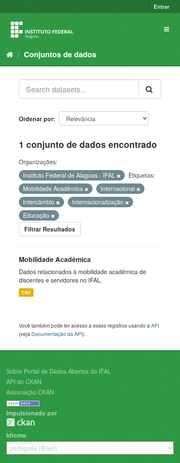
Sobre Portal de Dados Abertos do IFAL (58, 371)
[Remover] (119, 175)
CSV (26, 292)
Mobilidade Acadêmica (55, 259)
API (155, 325)
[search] (150, 89)
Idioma (16, 435)
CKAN (20, 422)
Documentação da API (56, 333)
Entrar (162, 6)
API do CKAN (23, 381)
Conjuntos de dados (60, 54)
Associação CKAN (30, 392)
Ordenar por (36, 118)
